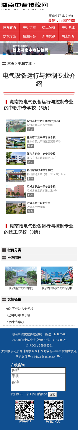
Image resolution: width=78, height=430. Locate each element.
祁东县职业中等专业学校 (41, 153)
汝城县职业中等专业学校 (41, 186)
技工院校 (48, 27)
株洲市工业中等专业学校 (41, 137)
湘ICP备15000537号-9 (48, 356)
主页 (10, 63)
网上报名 (68, 36)
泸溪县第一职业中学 (38, 203)
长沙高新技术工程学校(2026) (43, 121)
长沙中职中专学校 (18, 315)
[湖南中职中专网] (24, 6)
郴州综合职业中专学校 (40, 170)
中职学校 (29, 27)
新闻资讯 (48, 36)
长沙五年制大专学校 (19, 308)
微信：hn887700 (61, 20)
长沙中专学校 (15, 322)
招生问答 (29, 36)
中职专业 (68, 27)
